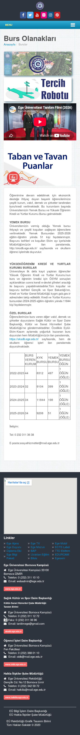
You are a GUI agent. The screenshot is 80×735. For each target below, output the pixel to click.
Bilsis (34, 558)
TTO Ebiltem (62, 551)
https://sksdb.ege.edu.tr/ (25, 339)
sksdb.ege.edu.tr (13, 631)
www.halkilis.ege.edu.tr (16, 697)
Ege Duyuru (14, 547)
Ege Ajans (13, 543)
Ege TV (35, 543)
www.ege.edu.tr (13, 588)
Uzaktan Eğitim (40, 554)
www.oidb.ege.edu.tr (15, 664)
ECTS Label (62, 547)
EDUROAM (62, 554)
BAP (33, 551)
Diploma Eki (14, 551)
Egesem (60, 558)
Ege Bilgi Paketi (12, 556)
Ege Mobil (61, 543)
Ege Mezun (38, 547)
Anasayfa (9, 44)
